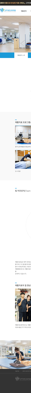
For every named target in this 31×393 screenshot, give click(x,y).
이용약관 (17, 371)
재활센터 (24, 11)
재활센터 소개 (21, 55)
